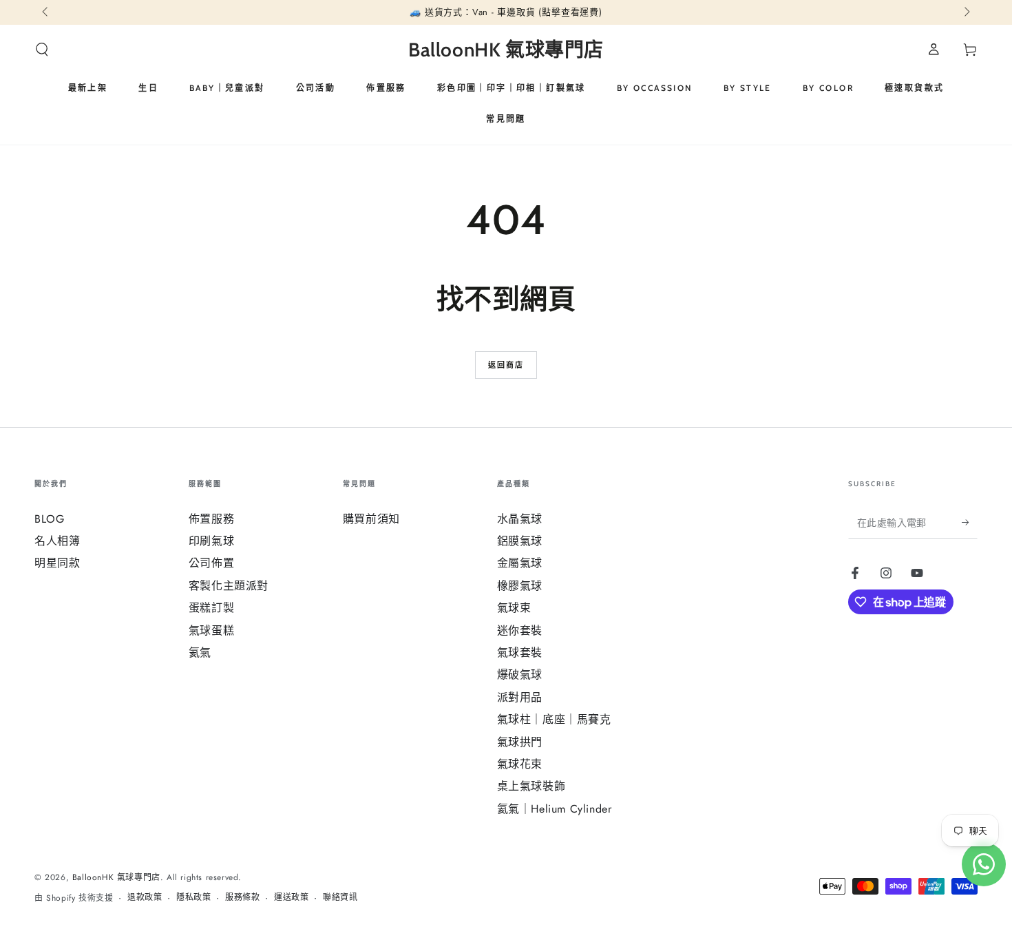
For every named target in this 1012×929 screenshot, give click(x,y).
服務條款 (242, 898)
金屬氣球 (519, 563)
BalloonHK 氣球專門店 (116, 877)
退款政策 (144, 898)
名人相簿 (57, 541)
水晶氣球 (519, 519)
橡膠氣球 (519, 586)
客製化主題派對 (228, 586)
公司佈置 (211, 563)
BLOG (49, 519)
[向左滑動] (46, 12)
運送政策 (291, 898)
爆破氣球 (519, 674)
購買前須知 (371, 519)
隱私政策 (193, 898)
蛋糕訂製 (211, 608)
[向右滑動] (966, 12)
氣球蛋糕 (211, 630)
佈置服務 (211, 519)
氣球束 (514, 608)
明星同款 (57, 563)
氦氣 (200, 652)
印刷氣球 (211, 541)
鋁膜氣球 (519, 541)
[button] (42, 49)
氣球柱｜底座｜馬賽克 (554, 719)
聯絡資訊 (340, 898)
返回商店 (506, 364)
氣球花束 (519, 764)
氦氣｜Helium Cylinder (554, 809)
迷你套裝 (519, 630)
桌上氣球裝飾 (531, 786)
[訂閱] (970, 523)
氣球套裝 (519, 652)
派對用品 (519, 697)
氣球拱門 (519, 742)
